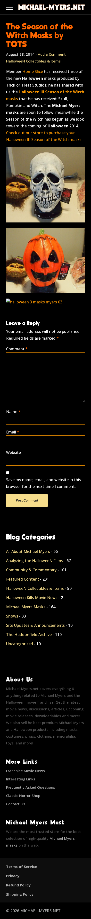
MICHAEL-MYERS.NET (40, 910)
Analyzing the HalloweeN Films (34, 560)
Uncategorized (19, 643)
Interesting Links (20, 779)
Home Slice (32, 71)
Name (13, 411)
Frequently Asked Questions (30, 787)
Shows (12, 616)
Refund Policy (18, 885)
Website (13, 452)
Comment (17, 349)
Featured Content (22, 579)
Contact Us (15, 803)
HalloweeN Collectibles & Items (33, 61)
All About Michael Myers (28, 551)
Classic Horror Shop (23, 795)
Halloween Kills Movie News (32, 597)
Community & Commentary (31, 570)
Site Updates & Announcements (35, 625)
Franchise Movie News (25, 770)
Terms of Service (21, 866)
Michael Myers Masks (25, 607)
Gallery (15, 6)
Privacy (12, 875)
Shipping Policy (19, 894)
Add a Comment (52, 54)
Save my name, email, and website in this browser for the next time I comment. (43, 483)
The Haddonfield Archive (29, 634)
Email (12, 432)
